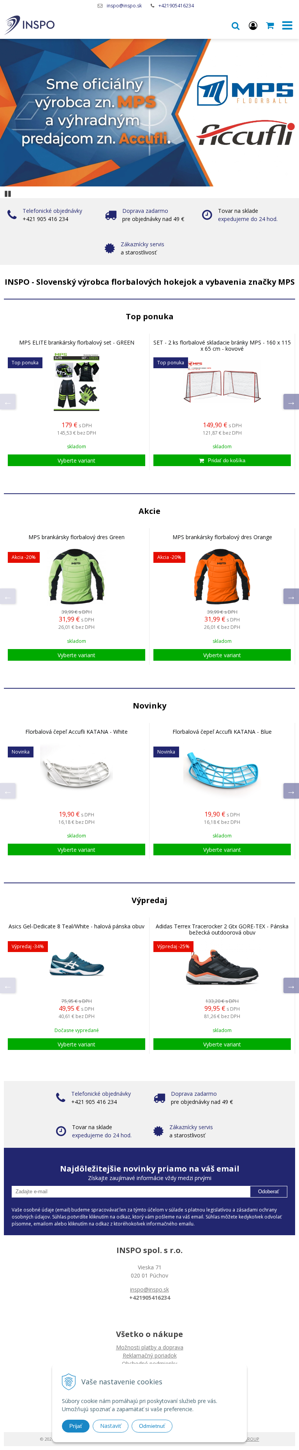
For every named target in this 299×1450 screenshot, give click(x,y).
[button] (236, 25)
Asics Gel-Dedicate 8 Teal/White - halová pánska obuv (76, 926)
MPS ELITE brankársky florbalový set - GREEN (76, 342)
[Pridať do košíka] (222, 460)
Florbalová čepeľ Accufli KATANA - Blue (222, 732)
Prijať (75, 1426)
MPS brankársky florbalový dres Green (76, 537)
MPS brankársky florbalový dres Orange (222, 537)
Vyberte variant (76, 460)
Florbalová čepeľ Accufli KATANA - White (76, 732)
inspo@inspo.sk (124, 5)
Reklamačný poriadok (150, 1355)
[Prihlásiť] (253, 25)
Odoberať (268, 1191)
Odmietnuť (152, 1426)
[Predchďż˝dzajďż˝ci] (8, 401)
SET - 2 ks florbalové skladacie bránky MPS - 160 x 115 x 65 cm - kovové (222, 345)
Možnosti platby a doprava (149, 1347)
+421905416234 (176, 5)
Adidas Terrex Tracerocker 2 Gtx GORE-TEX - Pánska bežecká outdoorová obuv (222, 929)
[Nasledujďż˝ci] (291, 401)
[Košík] (271, 25)
